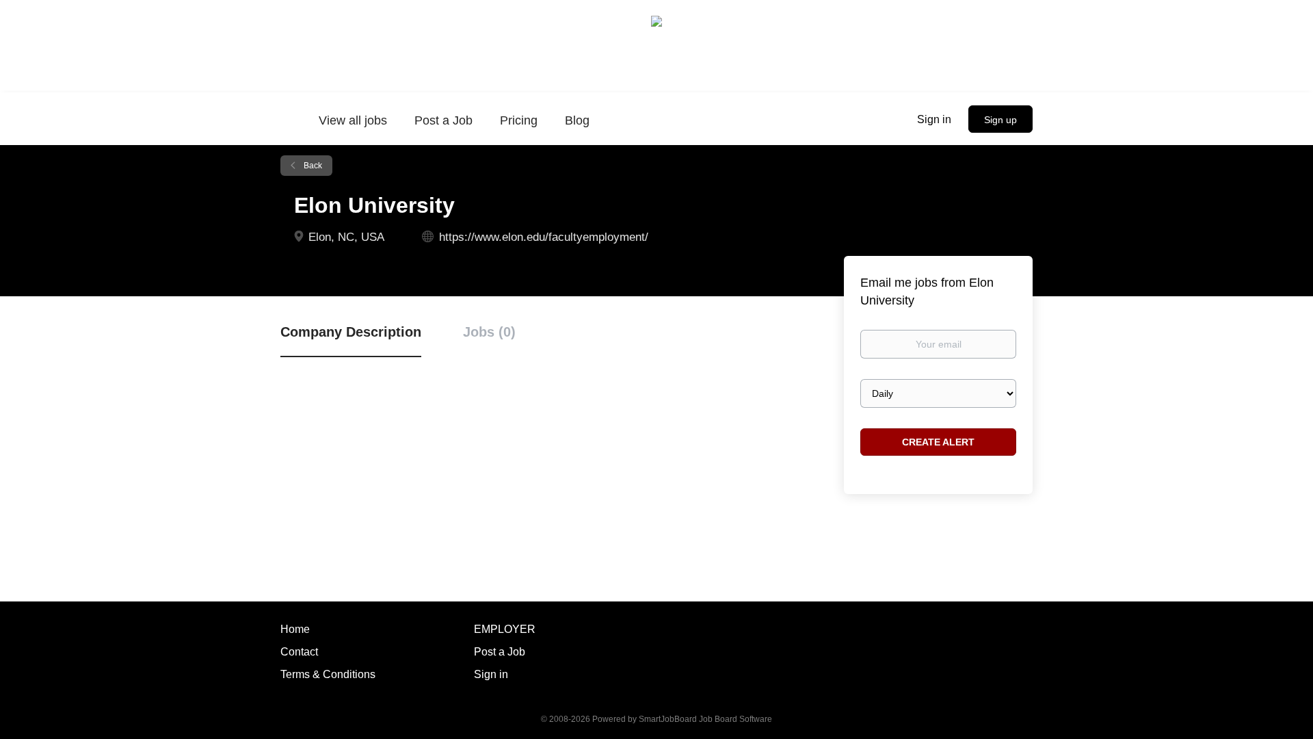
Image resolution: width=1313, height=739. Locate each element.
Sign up (1000, 119)
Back (312, 165)
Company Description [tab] (350, 331)
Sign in (934, 119)
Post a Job (499, 652)
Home (295, 629)
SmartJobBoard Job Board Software (705, 719)
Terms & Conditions (327, 674)
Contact (299, 652)
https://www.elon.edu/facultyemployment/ (543, 237)
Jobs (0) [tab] (489, 331)
